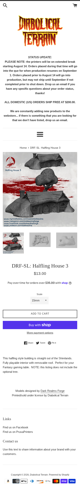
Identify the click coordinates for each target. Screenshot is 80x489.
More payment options (40, 332)
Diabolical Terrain (39, 474)
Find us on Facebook (15, 427)
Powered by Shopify (59, 474)
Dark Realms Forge (53, 390)
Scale (39, 294)
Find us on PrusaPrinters (18, 431)
